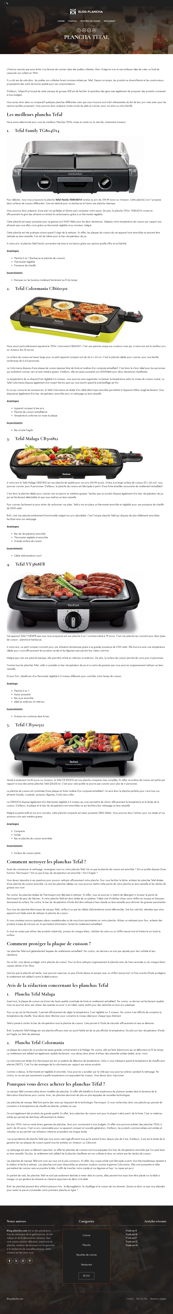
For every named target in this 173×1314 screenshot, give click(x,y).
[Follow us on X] (16, 1261)
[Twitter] (84, 30)
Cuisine (61, 21)
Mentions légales (158, 1298)
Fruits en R (131, 1230)
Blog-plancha (90, 11)
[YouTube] (94, 30)
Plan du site (141, 1298)
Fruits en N (131, 1245)
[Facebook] (79, 30)
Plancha (72, 21)
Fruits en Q (131, 1234)
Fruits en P (131, 1238)
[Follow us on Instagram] (23, 1261)
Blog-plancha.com (15, 1298)
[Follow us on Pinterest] (29, 1261)
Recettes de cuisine (90, 21)
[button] (86, 21)
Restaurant (109, 21)
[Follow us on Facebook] (9, 1261)
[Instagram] (89, 30)
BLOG (86, 1275)
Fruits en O (131, 1241)
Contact (129, 1298)
